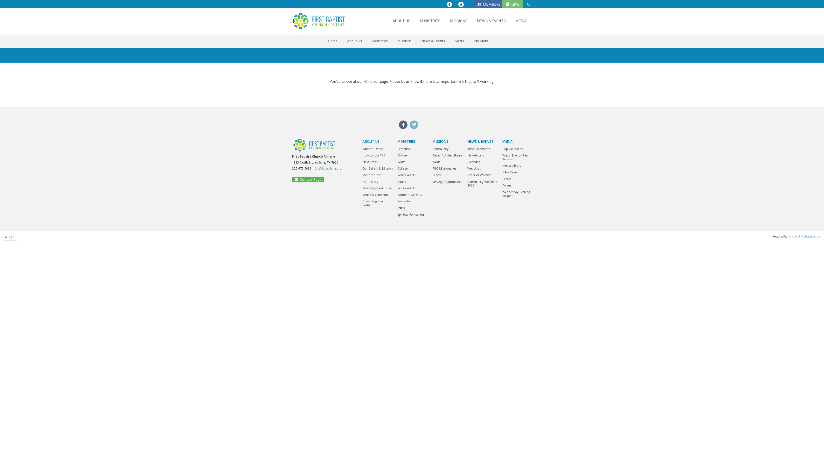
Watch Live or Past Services (515, 157)
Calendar (473, 162)
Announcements (478, 149)
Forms (506, 185)
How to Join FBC (373, 155)
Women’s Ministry (409, 195)
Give (515, 4)
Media (460, 41)
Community (440, 149)
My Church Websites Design (804, 236)
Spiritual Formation (410, 214)
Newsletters (475, 155)
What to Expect (373, 149)
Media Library (511, 166)
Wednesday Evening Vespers (516, 194)
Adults (401, 182)
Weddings (474, 168)
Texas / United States (447, 155)
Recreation (404, 201)
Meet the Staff (372, 175)
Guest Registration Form (375, 203)
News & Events (433, 41)
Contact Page (310, 179)
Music (401, 208)
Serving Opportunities (447, 182)
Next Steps (370, 162)
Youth (401, 162)
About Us (354, 41)
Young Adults (406, 175)
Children (403, 155)
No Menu (481, 41)
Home (333, 41)
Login (11, 237)
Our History (370, 182)
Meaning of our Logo (377, 188)
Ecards (507, 179)
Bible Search (511, 172)
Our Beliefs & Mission (377, 168)
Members (491, 4)
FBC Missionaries (444, 168)
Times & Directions (375, 195)
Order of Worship (479, 175)
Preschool (404, 149)
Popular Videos (512, 149)
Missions (404, 41)
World (436, 162)
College (402, 168)
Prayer (436, 175)
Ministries (380, 41)
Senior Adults (406, 188)
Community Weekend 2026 (482, 184)
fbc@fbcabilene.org (328, 168)
